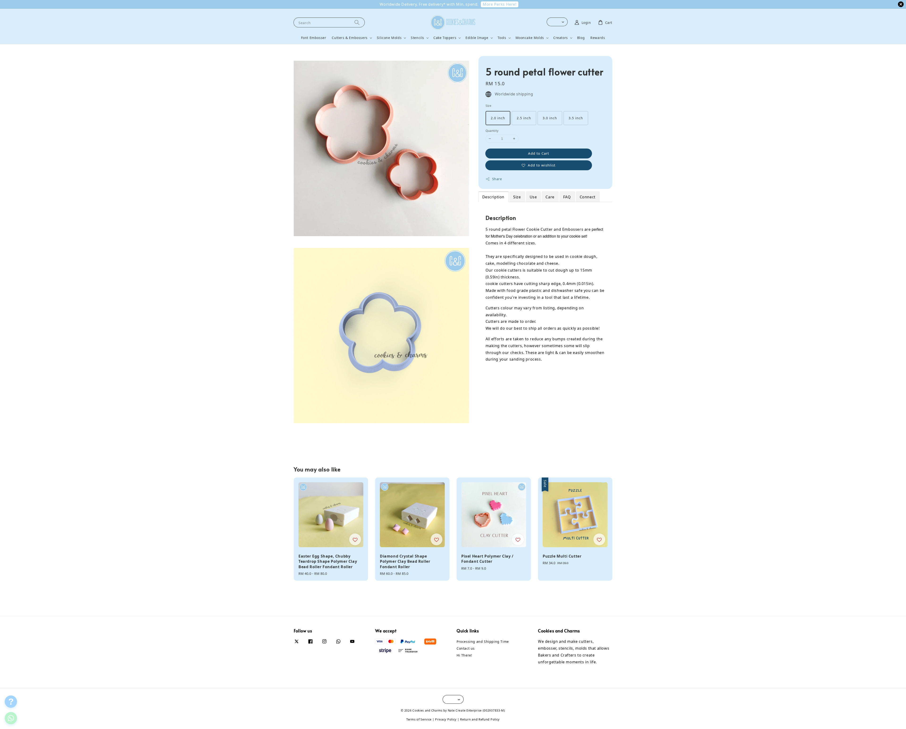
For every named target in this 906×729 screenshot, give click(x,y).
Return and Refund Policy (480, 719)
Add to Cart (538, 153)
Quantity (492, 130)
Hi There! (464, 655)
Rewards (597, 37)
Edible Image (477, 38)
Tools (502, 38)
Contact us (466, 648)
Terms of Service (419, 719)
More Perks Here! (499, 4)
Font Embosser (313, 37)
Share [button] (497, 179)
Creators (560, 38)
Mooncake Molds (530, 38)
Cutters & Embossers (349, 38)
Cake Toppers (444, 38)
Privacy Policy (446, 719)
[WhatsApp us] (10, 718)
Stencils (417, 38)
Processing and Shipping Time (483, 641)
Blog (581, 37)
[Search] (357, 22)
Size (488, 105)
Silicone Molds (389, 38)
